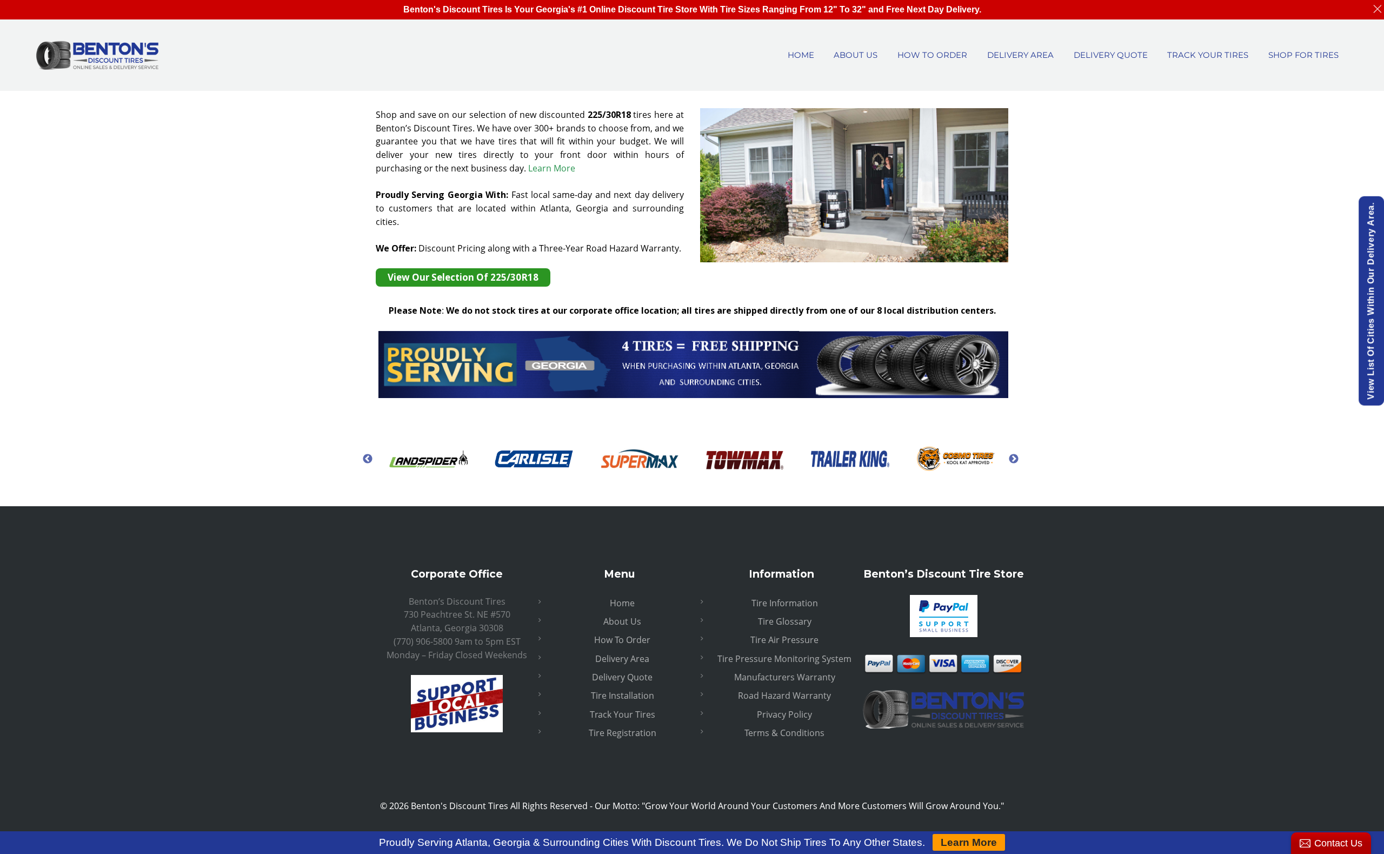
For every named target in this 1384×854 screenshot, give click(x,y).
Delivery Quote (622, 677)
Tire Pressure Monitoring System (784, 659)
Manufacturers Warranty (784, 677)
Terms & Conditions (784, 733)
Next (1013, 458)
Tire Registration (622, 733)
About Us (622, 621)
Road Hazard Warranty (784, 695)
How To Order (622, 640)
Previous (367, 458)
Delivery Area (622, 659)
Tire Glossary (784, 621)
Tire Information (784, 603)
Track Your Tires (622, 714)
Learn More (551, 168)
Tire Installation (622, 695)
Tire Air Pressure (784, 640)
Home (622, 603)
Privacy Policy (784, 714)
